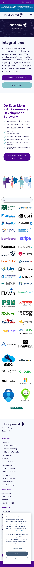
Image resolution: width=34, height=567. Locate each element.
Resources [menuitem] (6, 489)
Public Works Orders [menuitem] (9, 472)
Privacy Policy (20, 531)
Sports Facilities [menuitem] (7, 482)
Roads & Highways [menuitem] (8, 485)
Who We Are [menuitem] (6, 511)
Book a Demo (17, 85)
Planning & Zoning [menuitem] (8, 462)
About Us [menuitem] (6, 507)
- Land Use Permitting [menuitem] (9, 449)
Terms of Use (6, 431)
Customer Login (26, 2)
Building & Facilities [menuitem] (8, 478)
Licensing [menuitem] (5, 458)
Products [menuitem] (6, 438)
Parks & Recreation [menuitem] (8, 455)
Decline (17, 559)
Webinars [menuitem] (5, 500)
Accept (17, 553)
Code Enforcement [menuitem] (8, 465)
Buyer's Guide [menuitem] (6, 496)
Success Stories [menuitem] (7, 493)
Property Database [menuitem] (8, 468)
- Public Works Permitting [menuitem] (10, 452)
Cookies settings (17, 548)
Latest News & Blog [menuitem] (8, 503)
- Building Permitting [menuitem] (9, 445)
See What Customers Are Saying (17, 156)
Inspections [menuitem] (6, 475)
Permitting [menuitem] (5, 442)
